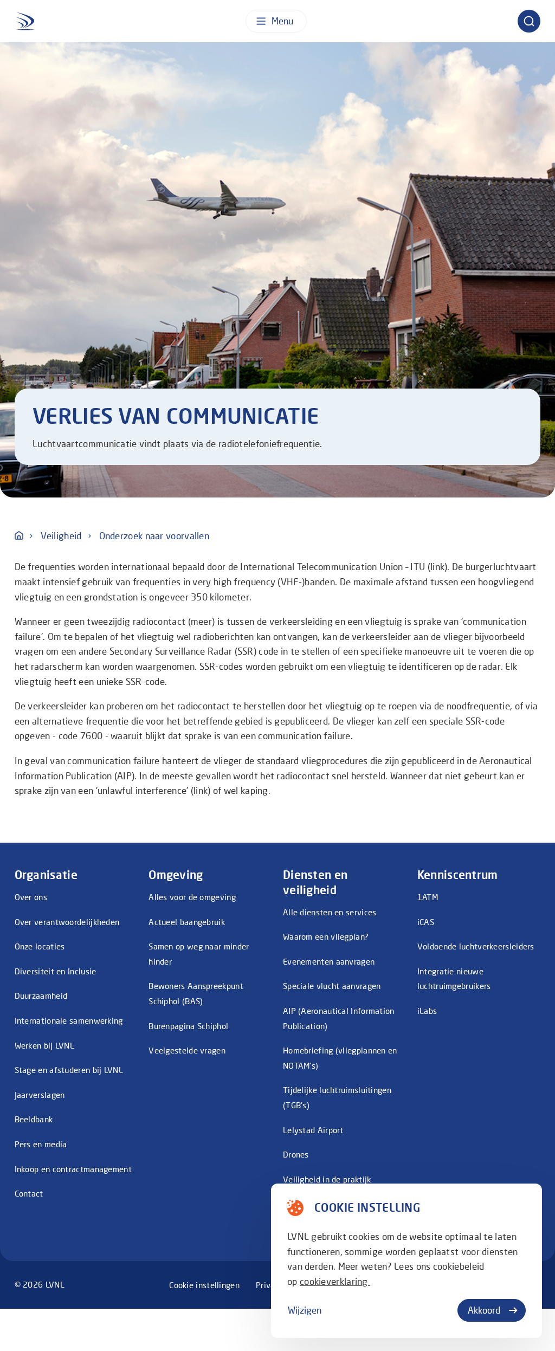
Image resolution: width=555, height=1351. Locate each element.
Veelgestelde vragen (187, 1050)
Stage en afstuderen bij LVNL (69, 1070)
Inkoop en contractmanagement (73, 1169)
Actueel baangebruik (187, 922)
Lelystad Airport (313, 1130)
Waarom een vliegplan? (326, 936)
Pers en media (41, 1144)
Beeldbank (34, 1119)
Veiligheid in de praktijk (327, 1179)
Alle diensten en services (330, 912)
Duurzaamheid (41, 995)
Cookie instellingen (204, 1285)
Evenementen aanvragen (329, 961)
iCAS (425, 922)
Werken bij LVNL (45, 1045)
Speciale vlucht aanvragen (332, 986)
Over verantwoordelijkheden (67, 922)
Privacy (269, 1285)
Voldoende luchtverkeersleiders (475, 946)
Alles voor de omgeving (192, 897)
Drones (296, 1154)
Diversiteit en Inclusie (55, 971)
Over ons (31, 897)
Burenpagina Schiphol (188, 1026)
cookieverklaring (335, 1281)
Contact (29, 1193)
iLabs (427, 1011)
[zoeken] (529, 21)
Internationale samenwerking (69, 1020)
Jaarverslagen (40, 1095)
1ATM (427, 897)
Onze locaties (40, 946)
